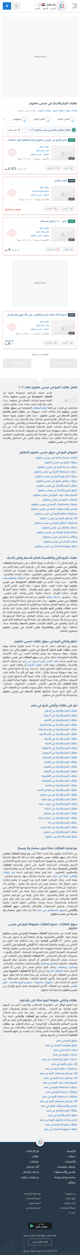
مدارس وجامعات (66, 967)
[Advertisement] (40, 57)
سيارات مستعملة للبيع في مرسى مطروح (55, 471)
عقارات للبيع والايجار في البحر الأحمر (58, 734)
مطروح (46, 154)
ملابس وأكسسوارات (64, 1172)
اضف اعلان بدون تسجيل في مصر (40, 661)
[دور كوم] (40, 1142)
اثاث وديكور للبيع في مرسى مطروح (58, 518)
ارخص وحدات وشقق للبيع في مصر (58, 1120)
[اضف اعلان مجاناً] (7, 6)
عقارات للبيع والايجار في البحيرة (60, 738)
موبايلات (34, 1161)
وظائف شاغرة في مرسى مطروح (60, 537)
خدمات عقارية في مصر (65, 1054)
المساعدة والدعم (33, 1208)
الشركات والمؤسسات (14, 578)
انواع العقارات (40, 408)
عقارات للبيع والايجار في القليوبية (59, 776)
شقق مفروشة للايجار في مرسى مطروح (56, 546)
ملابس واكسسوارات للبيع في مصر (59, 1106)
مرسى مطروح (36, 154)
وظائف (71, 1182)
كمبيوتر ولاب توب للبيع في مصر (60, 1082)
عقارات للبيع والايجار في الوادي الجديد (57, 790)
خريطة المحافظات (67, 1208)
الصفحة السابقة (61, 363)
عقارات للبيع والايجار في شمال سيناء (57, 818)
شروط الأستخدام (33, 1198)
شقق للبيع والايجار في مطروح (61, 836)
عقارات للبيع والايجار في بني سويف (58, 794)
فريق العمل (70, 1198)
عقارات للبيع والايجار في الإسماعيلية (57, 729)
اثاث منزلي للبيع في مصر (64, 1064)
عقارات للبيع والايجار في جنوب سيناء (58, 804)
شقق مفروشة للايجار (40, 191)
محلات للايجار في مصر (65, 1050)
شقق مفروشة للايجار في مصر (61, 1045)
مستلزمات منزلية (30, 1177)
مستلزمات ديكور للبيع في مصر (61, 1068)
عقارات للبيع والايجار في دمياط (60, 808)
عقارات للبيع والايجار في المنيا (61, 785)
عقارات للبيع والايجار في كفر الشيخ (59, 827)
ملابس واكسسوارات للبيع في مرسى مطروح (54, 509)
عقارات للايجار (35, 665)
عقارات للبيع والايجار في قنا (62, 822)
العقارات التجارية (54, 971)
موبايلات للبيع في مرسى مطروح (60, 499)
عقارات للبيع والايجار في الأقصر (60, 720)
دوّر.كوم (26, 1251)
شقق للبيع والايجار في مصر (62, 1115)
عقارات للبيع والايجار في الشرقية (60, 757)
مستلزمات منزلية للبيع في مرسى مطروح (56, 513)
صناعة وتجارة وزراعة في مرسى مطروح (57, 532)
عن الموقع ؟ (70, 1194)
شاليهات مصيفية (44, 982)
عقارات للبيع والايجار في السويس (59, 752)
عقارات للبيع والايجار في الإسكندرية (58, 724)
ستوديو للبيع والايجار (21, 982)
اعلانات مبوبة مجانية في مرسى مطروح (56, 457)
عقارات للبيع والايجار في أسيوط (60, 715)
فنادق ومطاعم (49, 963)
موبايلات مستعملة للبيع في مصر (59, 1096)
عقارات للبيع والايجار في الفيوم (60, 766)
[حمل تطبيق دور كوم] (40, 1225)
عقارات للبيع (58, 111)
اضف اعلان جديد (40, 1242)
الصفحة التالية (18, 363)
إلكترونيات (70, 1161)
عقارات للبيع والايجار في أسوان (60, 711)
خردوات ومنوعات (66, 1167)
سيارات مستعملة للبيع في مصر (60, 1087)
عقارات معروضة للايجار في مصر (60, 1129)
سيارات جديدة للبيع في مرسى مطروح (57, 467)
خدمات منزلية (53, 597)
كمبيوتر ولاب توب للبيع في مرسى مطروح (55, 495)
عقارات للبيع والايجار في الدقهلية (59, 748)
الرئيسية (71, 1151)
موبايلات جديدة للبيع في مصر (61, 1092)
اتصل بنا (72, 1213)
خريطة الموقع (35, 1203)
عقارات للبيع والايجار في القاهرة (60, 771)
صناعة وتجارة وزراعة (64, 1177)
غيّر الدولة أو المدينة (32, 1194)
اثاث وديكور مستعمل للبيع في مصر (58, 1073)
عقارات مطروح (44, 111)
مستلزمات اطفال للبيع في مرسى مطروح (55, 523)
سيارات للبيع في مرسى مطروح (61, 462)
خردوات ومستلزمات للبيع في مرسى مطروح (54, 504)
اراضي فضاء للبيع (42, 151)
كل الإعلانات (32, 1151)
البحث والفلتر (69, 1203)
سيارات (71, 1156)
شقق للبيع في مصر (66, 1040)
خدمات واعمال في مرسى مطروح (59, 527)
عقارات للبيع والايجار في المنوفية (59, 780)
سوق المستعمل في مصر (51, 910)
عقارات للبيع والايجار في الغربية (60, 762)
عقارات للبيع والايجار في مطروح (60, 832)
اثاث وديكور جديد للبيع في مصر (60, 1078)
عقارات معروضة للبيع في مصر (61, 1124)
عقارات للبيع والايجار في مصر (62, 1110)
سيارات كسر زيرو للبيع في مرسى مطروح (56, 476)
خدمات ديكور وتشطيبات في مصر (59, 1059)
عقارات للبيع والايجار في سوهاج (60, 813)
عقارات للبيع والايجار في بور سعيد (59, 799)
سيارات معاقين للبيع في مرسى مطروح (56, 481)
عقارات (35, 1156)
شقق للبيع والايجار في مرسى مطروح (57, 490)
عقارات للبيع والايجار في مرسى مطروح (56, 485)
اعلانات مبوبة (71, 111)
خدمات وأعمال (31, 1172)
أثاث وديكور (33, 1167)
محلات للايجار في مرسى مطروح (60, 541)
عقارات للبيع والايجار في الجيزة (61, 743)
